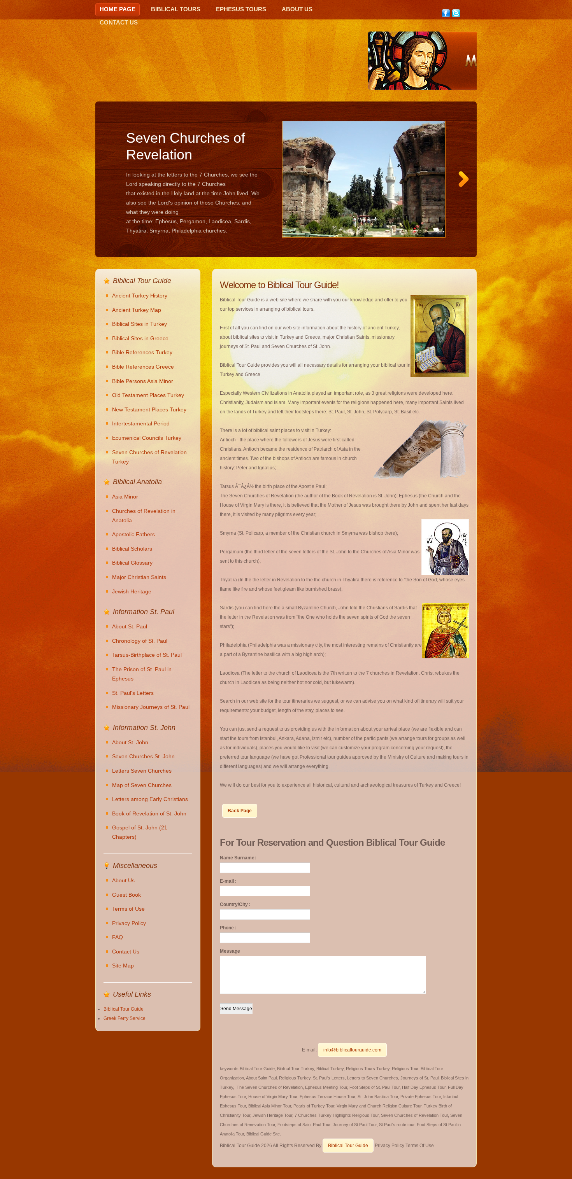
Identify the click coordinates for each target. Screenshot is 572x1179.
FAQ (117, 937)
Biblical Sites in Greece (140, 338)
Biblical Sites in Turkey (139, 324)
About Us (297, 9)
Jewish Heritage (131, 591)
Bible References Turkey (142, 352)
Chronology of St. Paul (139, 641)
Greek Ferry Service (125, 1018)
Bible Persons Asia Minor (142, 381)
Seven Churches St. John (143, 756)
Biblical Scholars (132, 549)
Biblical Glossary (132, 563)
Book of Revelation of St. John (149, 813)
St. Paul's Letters (133, 693)
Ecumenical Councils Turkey (146, 438)
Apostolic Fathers (133, 534)
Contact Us (119, 22)
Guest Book (126, 895)
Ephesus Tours (241, 9)
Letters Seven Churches (142, 771)
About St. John (130, 742)
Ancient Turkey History (139, 295)
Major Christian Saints (139, 577)
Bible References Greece (143, 367)
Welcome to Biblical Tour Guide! (279, 285)
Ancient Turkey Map (136, 310)
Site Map (123, 965)
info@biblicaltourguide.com (352, 1050)
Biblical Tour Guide (348, 1145)
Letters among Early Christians (150, 799)
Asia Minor (125, 496)
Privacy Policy (129, 923)
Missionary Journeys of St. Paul (150, 707)
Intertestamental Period (141, 423)
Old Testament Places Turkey (148, 395)
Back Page (240, 810)
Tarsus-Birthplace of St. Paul (147, 655)
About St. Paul (129, 626)
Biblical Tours (175, 9)
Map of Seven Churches (142, 785)
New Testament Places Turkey (149, 409)
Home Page (117, 9)
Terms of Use (128, 909)
